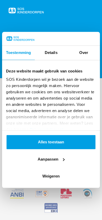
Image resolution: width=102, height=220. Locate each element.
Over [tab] (83, 53)
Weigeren (51, 176)
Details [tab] (51, 53)
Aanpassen (48, 159)
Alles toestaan (51, 142)
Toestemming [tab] (18, 53)
